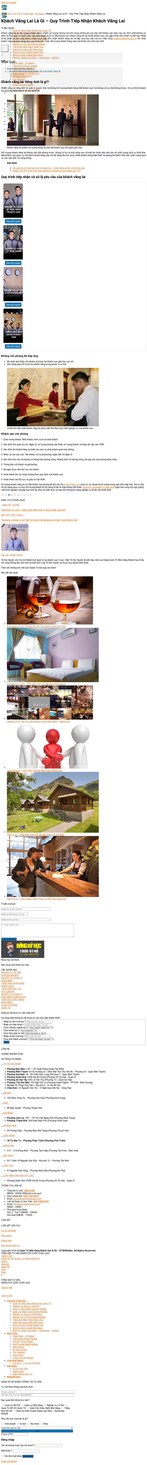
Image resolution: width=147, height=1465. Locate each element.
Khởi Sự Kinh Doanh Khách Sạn (28, 52)
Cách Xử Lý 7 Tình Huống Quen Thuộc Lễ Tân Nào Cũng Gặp (36, 899)
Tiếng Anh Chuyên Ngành (25, 66)
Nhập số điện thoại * (13, 1024)
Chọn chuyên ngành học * (15, 1027)
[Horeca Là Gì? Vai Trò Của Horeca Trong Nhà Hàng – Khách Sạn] (50, 718)
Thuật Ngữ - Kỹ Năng (33, 13)
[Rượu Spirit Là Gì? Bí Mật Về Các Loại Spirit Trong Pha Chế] (50, 623)
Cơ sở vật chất (8, 1230)
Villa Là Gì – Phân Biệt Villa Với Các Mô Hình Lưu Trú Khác (35, 834)
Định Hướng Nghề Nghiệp (25, 1344)
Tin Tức (17, 13)
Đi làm (23, 1423)
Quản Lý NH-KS (12, 1405)
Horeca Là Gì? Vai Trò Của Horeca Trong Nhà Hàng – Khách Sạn (38, 721)
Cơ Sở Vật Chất (20, 1368)
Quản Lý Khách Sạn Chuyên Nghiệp (30, 1311)
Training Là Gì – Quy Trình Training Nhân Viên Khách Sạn (34, 770)
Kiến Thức (12, 1333)
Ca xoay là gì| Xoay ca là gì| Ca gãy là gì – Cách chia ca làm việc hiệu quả (49, 168)
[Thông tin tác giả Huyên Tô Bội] (14, 550)
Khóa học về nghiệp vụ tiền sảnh (98, 487)
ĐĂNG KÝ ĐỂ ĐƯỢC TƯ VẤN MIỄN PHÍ (20, 1258)
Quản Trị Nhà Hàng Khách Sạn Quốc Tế (32, 30)
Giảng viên (6, 1240)
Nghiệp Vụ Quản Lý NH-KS (26, 1306)
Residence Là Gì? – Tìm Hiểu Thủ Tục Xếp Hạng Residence (36, 684)
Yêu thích (35, 1423)
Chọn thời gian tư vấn (13, 1033)
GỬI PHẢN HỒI (9, 939)
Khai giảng (6, 1235)
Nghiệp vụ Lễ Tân (55, 1405)
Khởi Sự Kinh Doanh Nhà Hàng (27, 55)
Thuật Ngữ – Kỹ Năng (23, 63)
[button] (3, 495)
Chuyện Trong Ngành (23, 1341)
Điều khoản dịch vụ (10, 1245)
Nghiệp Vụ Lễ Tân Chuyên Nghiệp (29, 44)
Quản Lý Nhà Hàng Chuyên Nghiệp (29, 1309)
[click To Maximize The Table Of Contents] (4, 48)
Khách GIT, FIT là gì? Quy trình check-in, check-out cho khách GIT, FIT (47, 170)
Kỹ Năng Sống (20, 1349)
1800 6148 (6, 1256)
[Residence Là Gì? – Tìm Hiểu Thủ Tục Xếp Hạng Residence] (53, 681)
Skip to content (8, 2)
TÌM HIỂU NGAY (13, 221)
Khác (45, 1423)
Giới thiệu (12, 93)
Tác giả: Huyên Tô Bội (12, 555)
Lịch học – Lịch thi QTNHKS (26, 1363)
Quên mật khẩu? (9, 1461)
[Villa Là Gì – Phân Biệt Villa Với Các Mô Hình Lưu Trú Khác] (53, 832)
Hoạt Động (18, 1355)
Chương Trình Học (16, 28)
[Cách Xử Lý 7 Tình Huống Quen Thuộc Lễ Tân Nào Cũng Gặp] (53, 896)
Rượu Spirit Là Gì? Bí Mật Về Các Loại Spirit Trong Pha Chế (36, 626)
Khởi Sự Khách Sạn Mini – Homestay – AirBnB (36, 57)
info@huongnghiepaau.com (26, 1204)
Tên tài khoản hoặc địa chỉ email (18, 1445)
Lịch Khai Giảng (15, 1360)
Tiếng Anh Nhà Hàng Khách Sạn (28, 47)
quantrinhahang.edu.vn (125, 38)
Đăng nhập (27, 1456)
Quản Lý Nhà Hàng (33, 1405)
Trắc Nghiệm (19, 79)
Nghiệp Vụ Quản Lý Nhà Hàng (27, 1314)
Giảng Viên (18, 1371)
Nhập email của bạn (13, 1036)
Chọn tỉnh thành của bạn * (16, 1039)
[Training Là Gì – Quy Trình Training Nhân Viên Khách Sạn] (53, 767)
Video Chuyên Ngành (23, 85)
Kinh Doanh (18, 1347)
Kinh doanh (10, 1423)
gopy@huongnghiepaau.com (27, 1198)
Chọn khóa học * (11, 1030)
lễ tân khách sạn (72, 484)
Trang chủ (6, 13)
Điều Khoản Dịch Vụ (22, 1374)
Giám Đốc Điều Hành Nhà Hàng (28, 49)
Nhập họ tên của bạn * (14, 1021)
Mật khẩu (6, 1450)
